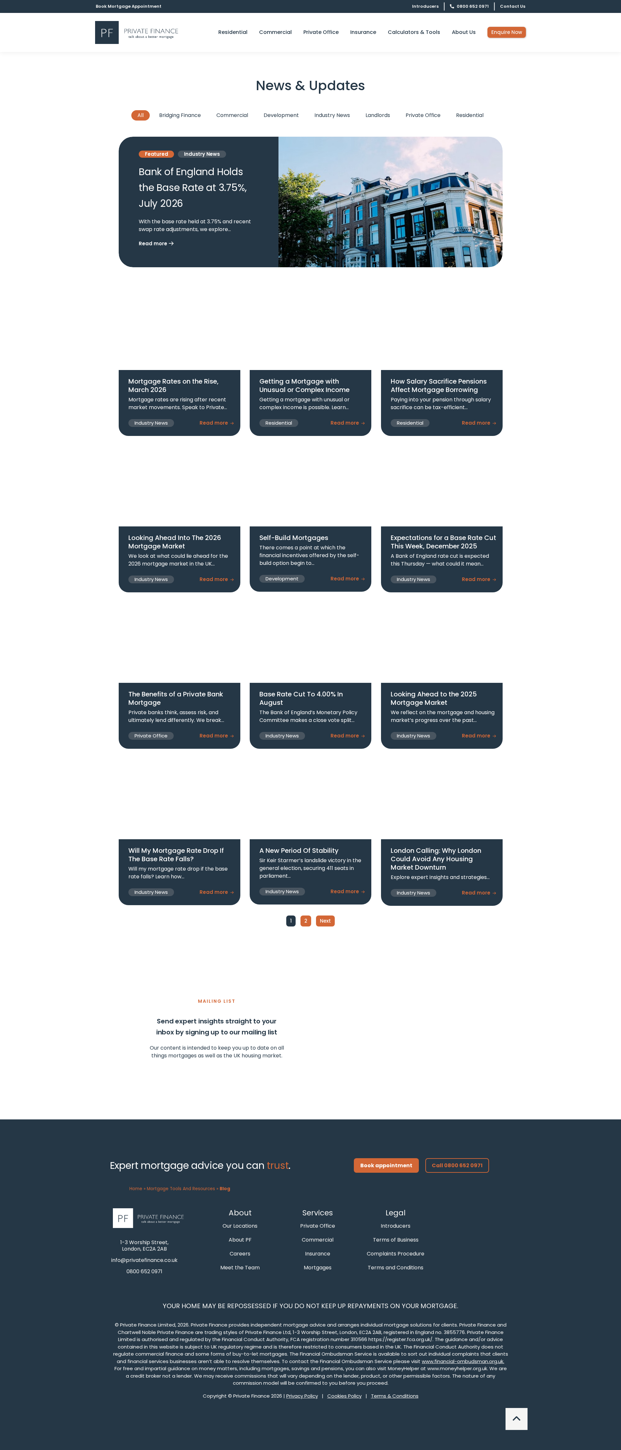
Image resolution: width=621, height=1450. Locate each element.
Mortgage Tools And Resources (181, 1189)
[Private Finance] (151, 1218)
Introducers (425, 6)
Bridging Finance (180, 115)
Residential (470, 115)
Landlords (377, 115)
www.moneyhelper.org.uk (457, 1368)
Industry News (332, 115)
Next (325, 920)
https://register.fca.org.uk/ (400, 1339)
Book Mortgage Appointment (128, 6)
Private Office (423, 115)
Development (281, 115)
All (140, 115)
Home (135, 1189)
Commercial (232, 115)
